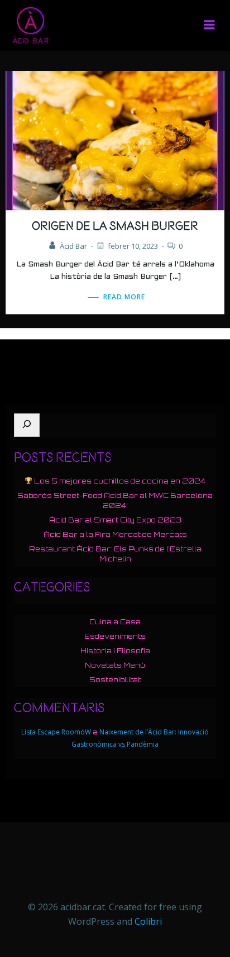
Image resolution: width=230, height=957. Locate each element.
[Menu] (209, 25)
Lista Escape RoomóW (56, 732)
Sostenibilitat (115, 679)
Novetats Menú (115, 665)
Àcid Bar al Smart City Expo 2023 (115, 520)
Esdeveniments (115, 636)
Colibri (148, 921)
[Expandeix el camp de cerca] (27, 425)
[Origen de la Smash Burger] (115, 140)
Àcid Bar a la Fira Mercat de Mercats (115, 534)
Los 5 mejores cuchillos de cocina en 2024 (118, 481)
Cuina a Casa (115, 622)
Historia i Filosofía (115, 651)
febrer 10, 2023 (133, 246)
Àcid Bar (73, 246)
